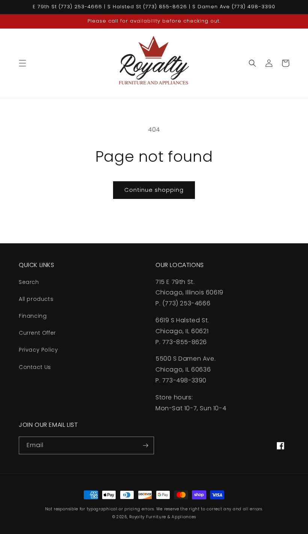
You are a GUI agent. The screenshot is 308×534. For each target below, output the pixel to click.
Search (29, 282)
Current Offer (37, 333)
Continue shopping (154, 190)
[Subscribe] (145, 445)
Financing (33, 316)
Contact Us (35, 367)
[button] (22, 63)
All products (36, 299)
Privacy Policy (38, 349)
